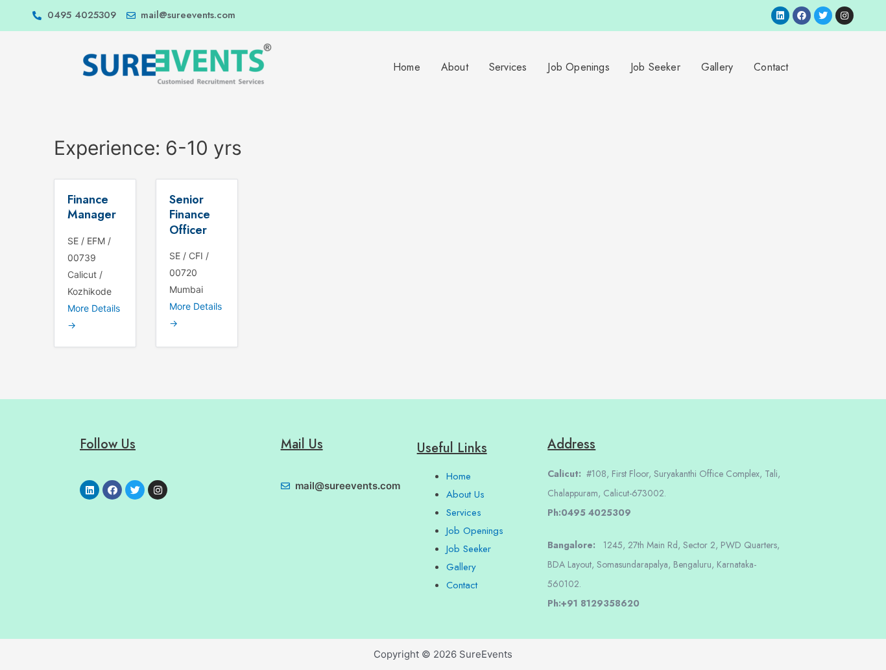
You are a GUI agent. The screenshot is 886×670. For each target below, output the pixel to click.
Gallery (717, 67)
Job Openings (578, 67)
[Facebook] (802, 15)
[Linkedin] (780, 15)
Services (508, 67)
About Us (465, 494)
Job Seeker (655, 67)
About (454, 67)
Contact (771, 67)
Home (406, 67)
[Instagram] (844, 15)
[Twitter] (823, 15)
